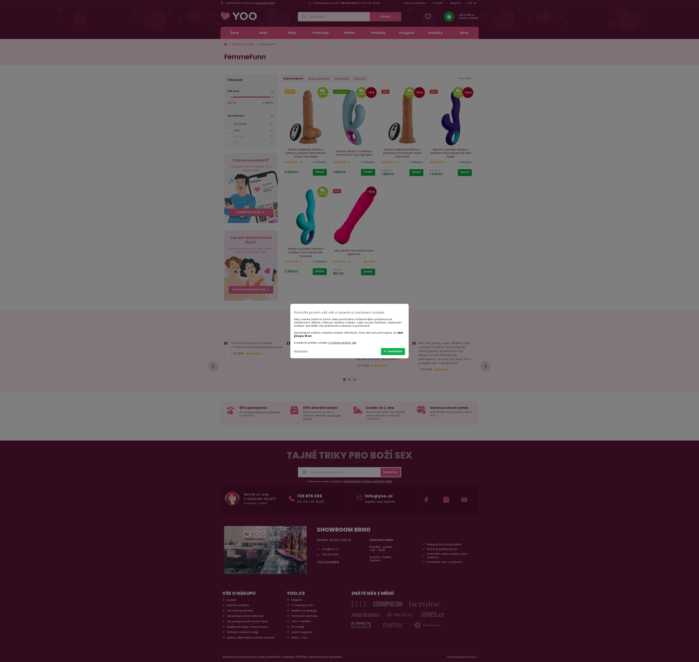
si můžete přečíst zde (342, 343)
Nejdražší (360, 78)
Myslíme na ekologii (303, 610)
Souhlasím (395, 351)
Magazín (455, 3)
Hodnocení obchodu (304, 616)
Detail (320, 172)
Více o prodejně (328, 561)
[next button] (485, 366)
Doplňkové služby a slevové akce (247, 626)
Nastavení (301, 351)
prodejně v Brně (265, 3)
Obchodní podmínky (240, 610)
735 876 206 (309, 496)
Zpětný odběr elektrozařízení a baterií (251, 637)
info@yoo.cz (379, 496)
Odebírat (390, 472)
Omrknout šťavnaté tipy (249, 289)
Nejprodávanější (319, 78)
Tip (253, 142)
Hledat (385, 16)
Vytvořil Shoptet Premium (461, 657)
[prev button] (213, 366)
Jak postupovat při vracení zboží (247, 621)
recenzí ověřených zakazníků (262, 412)
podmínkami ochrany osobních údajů (368, 481)
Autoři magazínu (302, 632)
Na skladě (253, 124)
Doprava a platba (415, 3)
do (272, 97)
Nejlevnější (342, 78)
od (230, 97)
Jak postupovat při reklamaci (245, 616)
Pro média (297, 626)
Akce (253, 130)
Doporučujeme (293, 78)
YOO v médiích (301, 621)
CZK (469, 3)
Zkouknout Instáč (249, 212)
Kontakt (438, 3)
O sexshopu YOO (302, 605)
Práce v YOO (299, 637)
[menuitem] (234, 33)
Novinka (253, 136)
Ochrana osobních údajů (242, 632)
